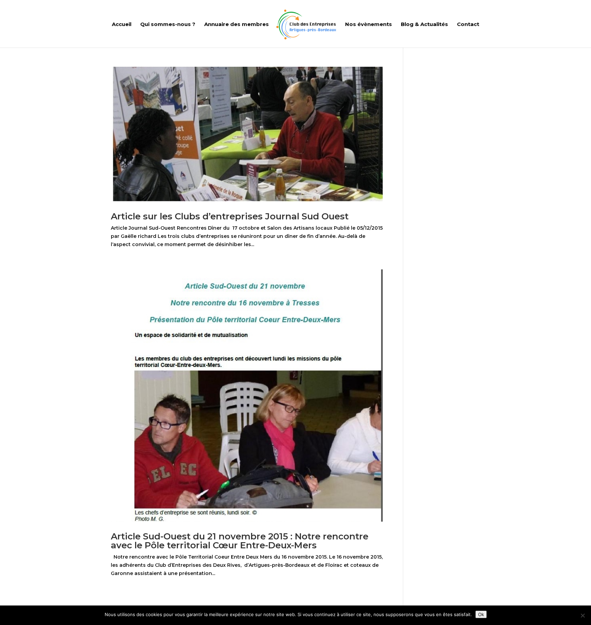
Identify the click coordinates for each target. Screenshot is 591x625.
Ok (481, 614)
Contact (468, 24)
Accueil (121, 24)
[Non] (582, 615)
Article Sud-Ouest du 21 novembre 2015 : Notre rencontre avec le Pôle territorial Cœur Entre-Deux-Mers (239, 541)
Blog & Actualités (424, 24)
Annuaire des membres (236, 24)
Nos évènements (368, 24)
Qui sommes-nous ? (167, 24)
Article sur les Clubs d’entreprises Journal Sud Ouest (230, 216)
